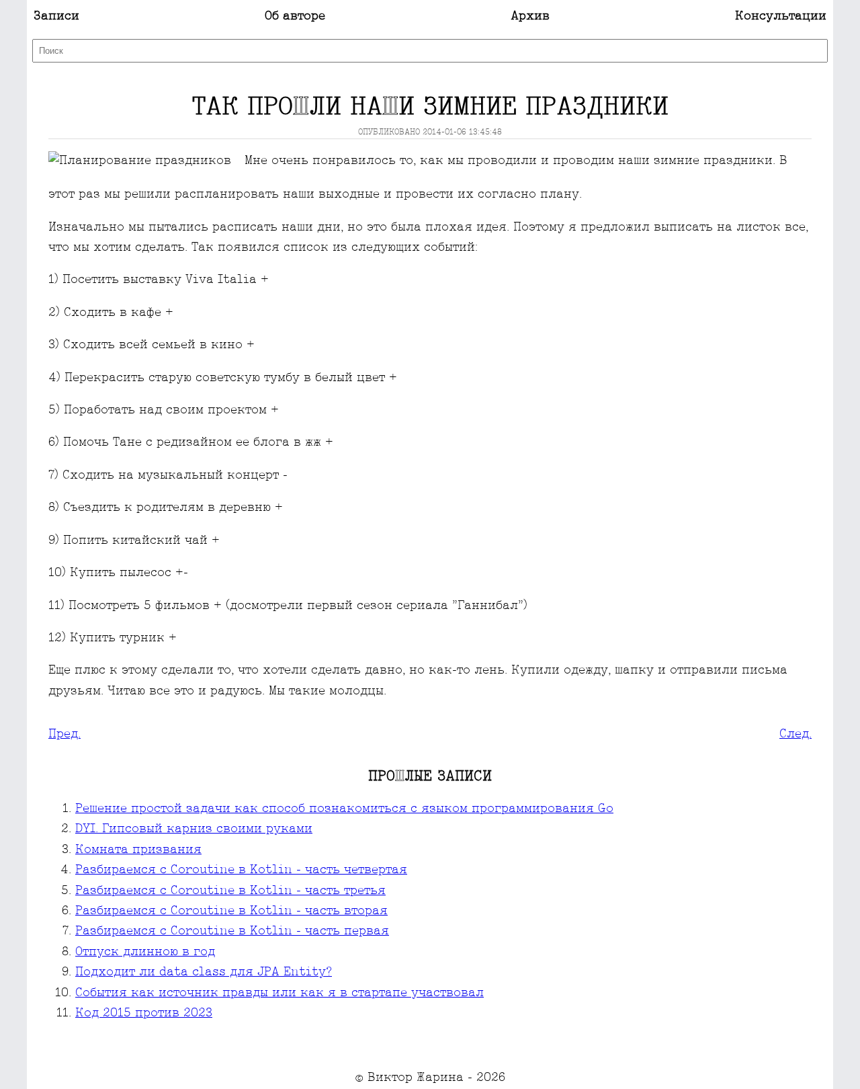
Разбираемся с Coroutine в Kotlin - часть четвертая (241, 870)
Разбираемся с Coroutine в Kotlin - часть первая (232, 931)
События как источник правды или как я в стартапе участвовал (279, 993)
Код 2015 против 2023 (143, 1013)
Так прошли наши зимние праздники (430, 108)
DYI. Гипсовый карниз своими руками (193, 829)
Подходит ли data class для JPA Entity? (203, 972)
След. (795, 734)
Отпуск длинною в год (145, 952)
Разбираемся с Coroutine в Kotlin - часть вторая (231, 911)
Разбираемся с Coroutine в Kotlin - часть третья (230, 891)
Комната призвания (138, 850)
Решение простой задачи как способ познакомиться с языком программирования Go (344, 809)
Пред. (64, 734)
